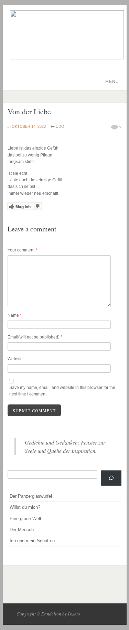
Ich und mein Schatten (32, 540)
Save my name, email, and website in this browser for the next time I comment (62, 391)
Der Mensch (22, 529)
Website (15, 358)
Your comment (22, 250)
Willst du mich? (25, 507)
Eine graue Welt (25, 518)
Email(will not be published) (35, 337)
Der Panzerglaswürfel (31, 496)
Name (15, 315)
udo (60, 126)
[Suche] (111, 478)
